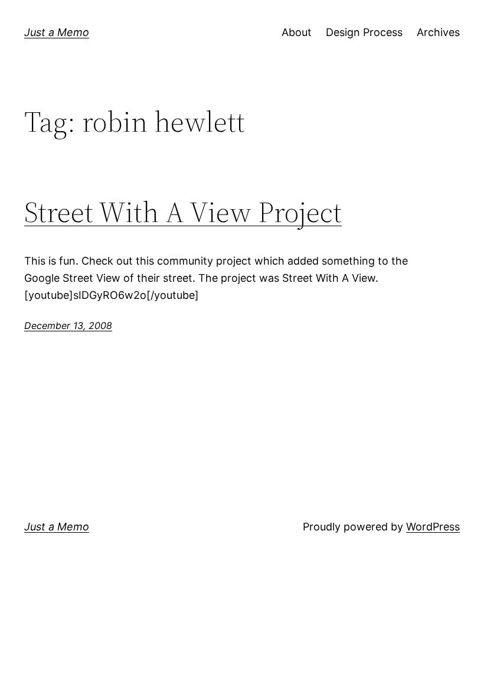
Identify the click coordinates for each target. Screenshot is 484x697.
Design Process (364, 32)
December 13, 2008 (68, 325)
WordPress (433, 526)
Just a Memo (56, 32)
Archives (438, 32)
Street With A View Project (183, 212)
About (297, 32)
